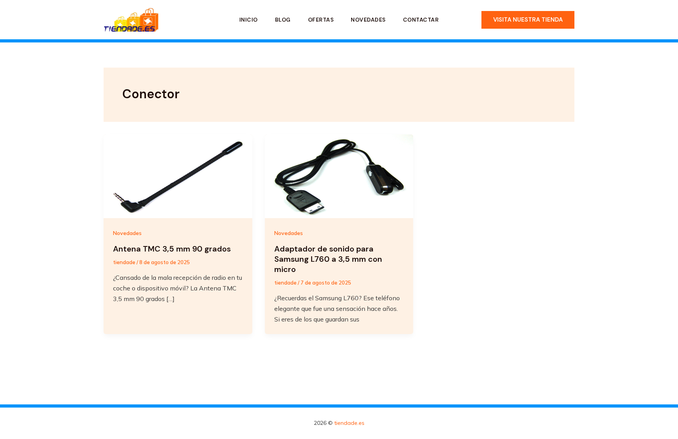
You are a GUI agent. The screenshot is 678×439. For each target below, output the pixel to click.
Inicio (248, 19)
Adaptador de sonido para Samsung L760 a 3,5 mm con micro (328, 259)
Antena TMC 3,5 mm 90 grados (172, 249)
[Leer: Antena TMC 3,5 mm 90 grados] (178, 176)
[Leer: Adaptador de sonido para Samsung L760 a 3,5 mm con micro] (339, 176)
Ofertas (321, 19)
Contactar (421, 19)
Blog (283, 19)
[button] (527, 20)
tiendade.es (349, 422)
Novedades (368, 19)
